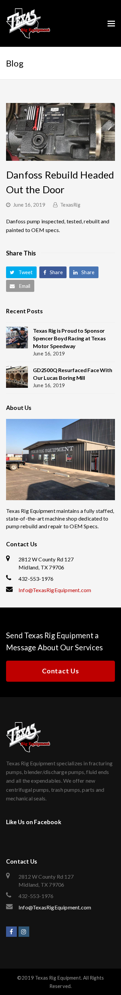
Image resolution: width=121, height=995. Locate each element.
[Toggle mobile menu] (111, 23)
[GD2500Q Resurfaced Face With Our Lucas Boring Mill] (17, 377)
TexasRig (70, 205)
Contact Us (60, 671)
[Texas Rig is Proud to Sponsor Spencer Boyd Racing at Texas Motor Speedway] (17, 337)
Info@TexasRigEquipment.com (54, 590)
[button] (21, 272)
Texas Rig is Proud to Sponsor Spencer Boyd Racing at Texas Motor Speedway (69, 338)
